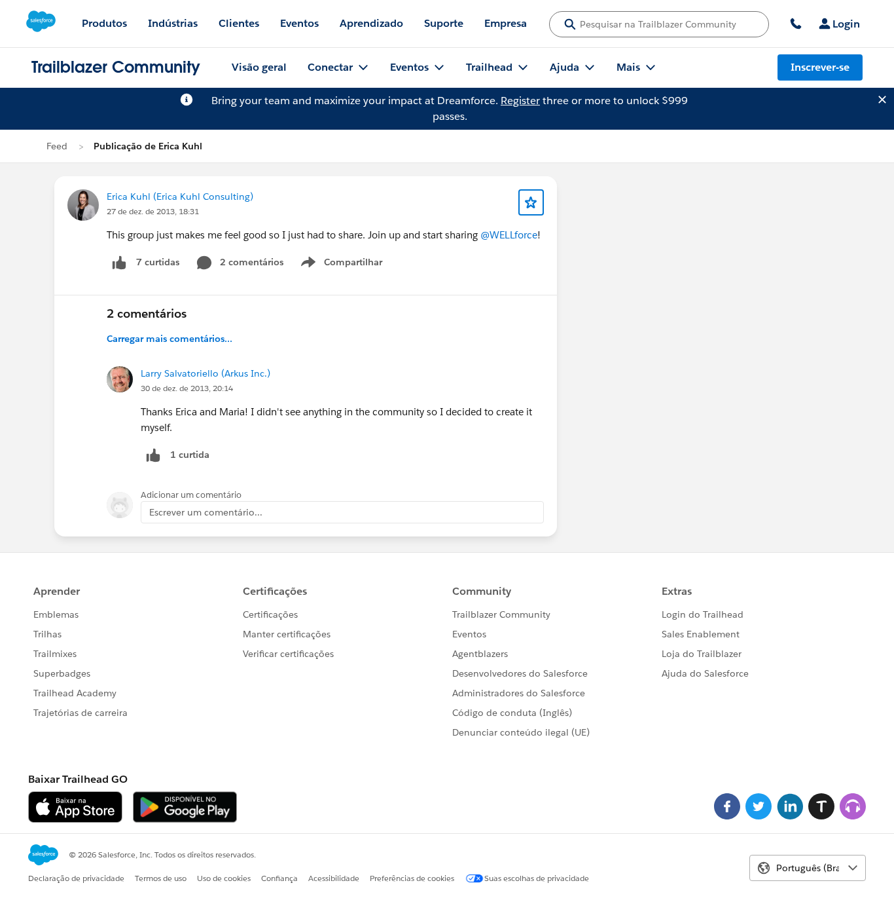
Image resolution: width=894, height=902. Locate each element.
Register (520, 100)
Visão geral (259, 67)
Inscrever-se (820, 67)
